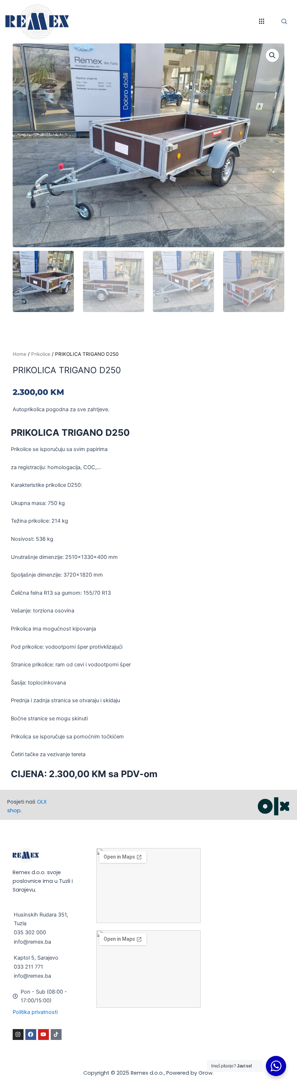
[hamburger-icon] (262, 22)
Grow (205, 1073)
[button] (272, 55)
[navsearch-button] (284, 21)
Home (19, 354)
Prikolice (40, 354)
